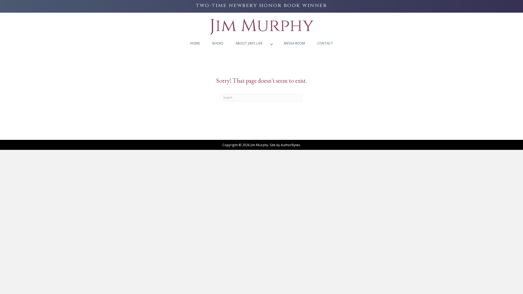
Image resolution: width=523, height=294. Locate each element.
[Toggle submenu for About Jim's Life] (271, 44)
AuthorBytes (290, 145)
